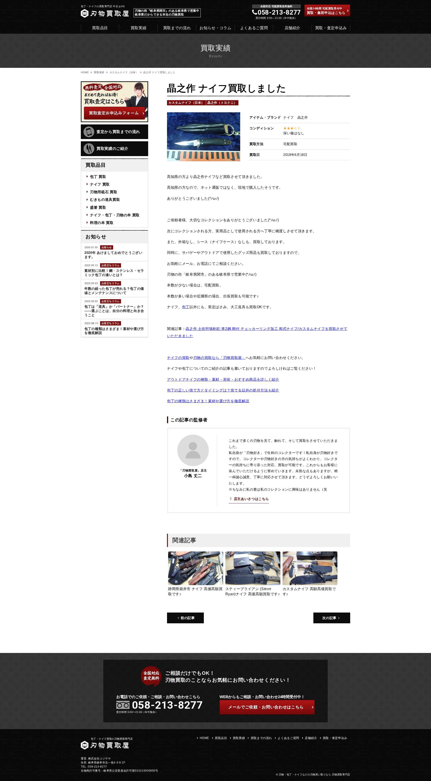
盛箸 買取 (98, 207)
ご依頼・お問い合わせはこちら (266, 707)
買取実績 (139, 28)
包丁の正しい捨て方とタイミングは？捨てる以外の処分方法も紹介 (223, 390)
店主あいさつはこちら (251, 499)
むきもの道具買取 (105, 199)
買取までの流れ (177, 28)
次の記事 (329, 618)
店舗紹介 (293, 28)
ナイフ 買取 (100, 184)
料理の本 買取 (102, 223)
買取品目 (100, 28)
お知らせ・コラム (215, 28)
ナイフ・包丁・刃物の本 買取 (115, 215)
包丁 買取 (98, 177)
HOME (85, 72)
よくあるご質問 (254, 28)
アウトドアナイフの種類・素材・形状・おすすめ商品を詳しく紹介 (223, 379)
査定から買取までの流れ (118, 132)
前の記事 (188, 618)
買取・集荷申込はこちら (326, 11)
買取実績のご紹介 (112, 148)
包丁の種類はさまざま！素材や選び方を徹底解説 (208, 401)
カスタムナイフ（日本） (124, 72)
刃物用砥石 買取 (103, 192)
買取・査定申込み (331, 28)
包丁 (185, 307)
